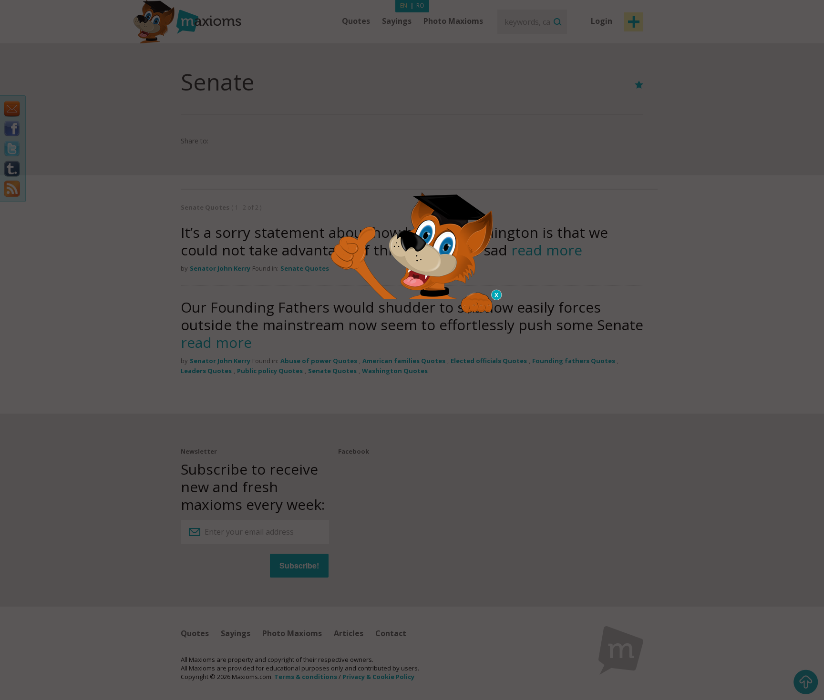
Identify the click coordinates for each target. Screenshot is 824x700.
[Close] (497, 295)
